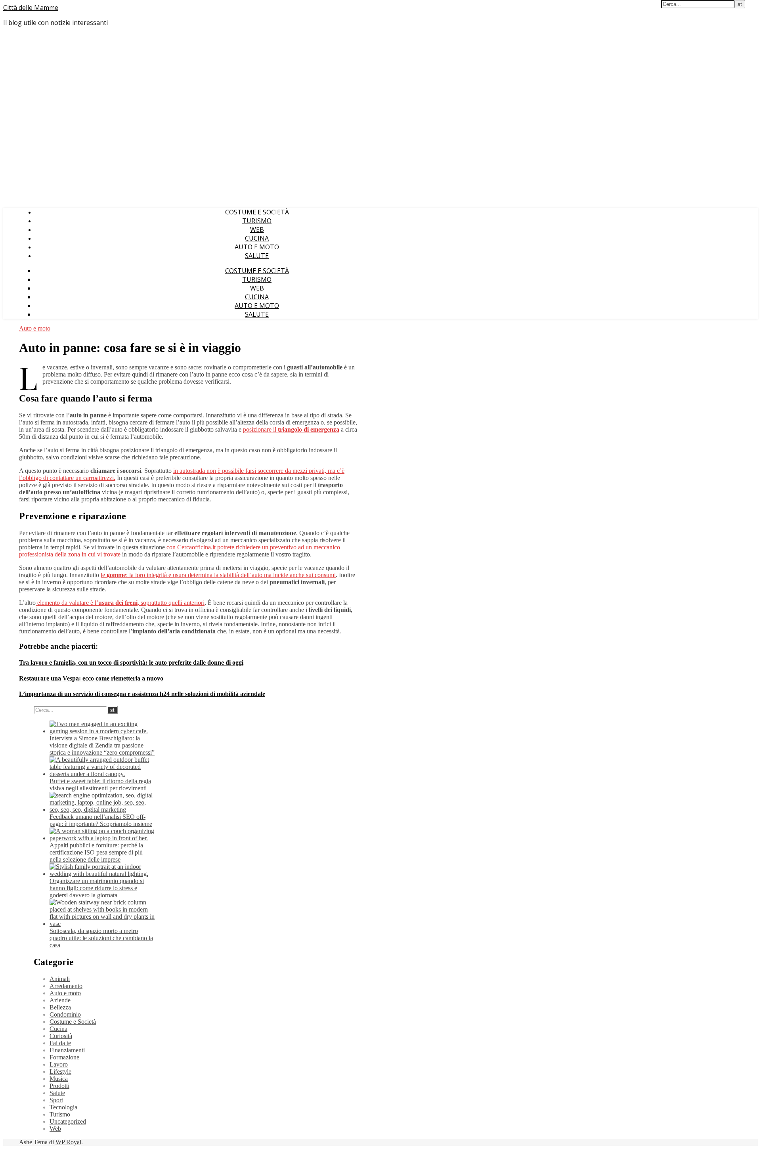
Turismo (257, 220)
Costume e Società (257, 212)
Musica (59, 1078)
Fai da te (60, 1043)
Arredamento (66, 986)
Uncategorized (68, 1121)
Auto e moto (257, 247)
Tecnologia (63, 1107)
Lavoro (59, 1064)
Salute (257, 255)
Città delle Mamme (30, 7)
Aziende (60, 1000)
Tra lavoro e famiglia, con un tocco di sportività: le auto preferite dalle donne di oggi (131, 662)
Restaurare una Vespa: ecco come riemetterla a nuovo (91, 678)
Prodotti (59, 1085)
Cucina (257, 238)
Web (257, 229)
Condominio (65, 1014)
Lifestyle (60, 1071)
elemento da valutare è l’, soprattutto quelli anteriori (120, 602)
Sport (56, 1100)
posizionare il (291, 429)
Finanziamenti (67, 1050)
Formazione (64, 1057)
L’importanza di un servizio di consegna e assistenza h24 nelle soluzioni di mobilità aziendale (142, 693)
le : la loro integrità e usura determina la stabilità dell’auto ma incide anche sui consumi (218, 575)
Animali (60, 978)
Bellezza (60, 1007)
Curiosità (61, 1035)
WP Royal (68, 1142)
